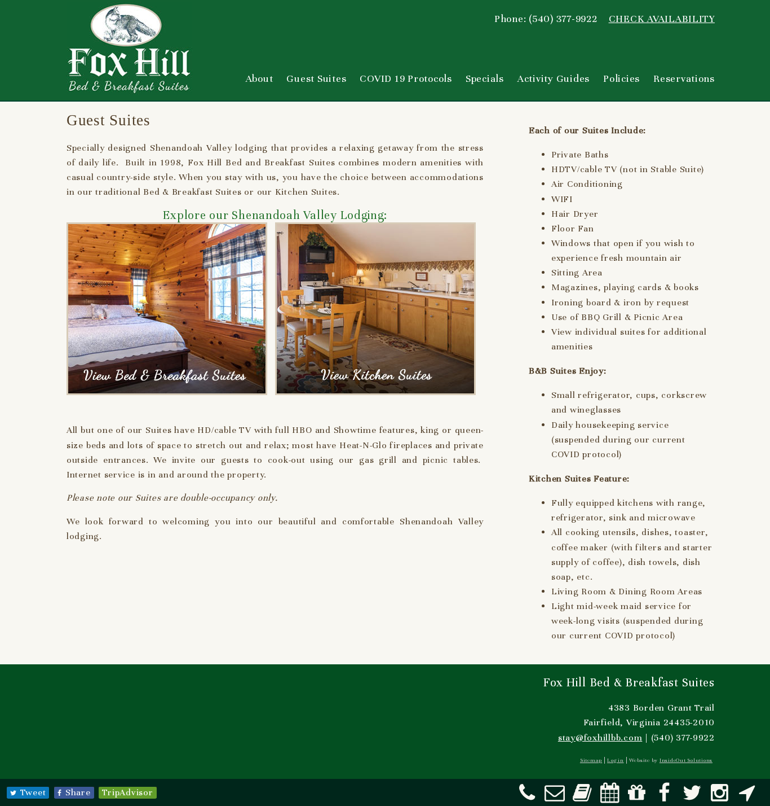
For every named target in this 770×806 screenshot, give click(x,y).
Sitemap (591, 760)
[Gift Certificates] (637, 797)
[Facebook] (664, 797)
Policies (621, 78)
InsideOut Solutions (686, 760)
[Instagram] (720, 797)
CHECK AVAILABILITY (662, 18)
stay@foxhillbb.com (600, 737)
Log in (615, 760)
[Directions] (747, 797)
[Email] (554, 797)
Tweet (33, 792)
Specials (485, 78)
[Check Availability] (610, 797)
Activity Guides (553, 78)
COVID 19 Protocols (406, 78)
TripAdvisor (127, 792)
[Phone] (527, 797)
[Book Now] (582, 797)
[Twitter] (692, 797)
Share (78, 792)
